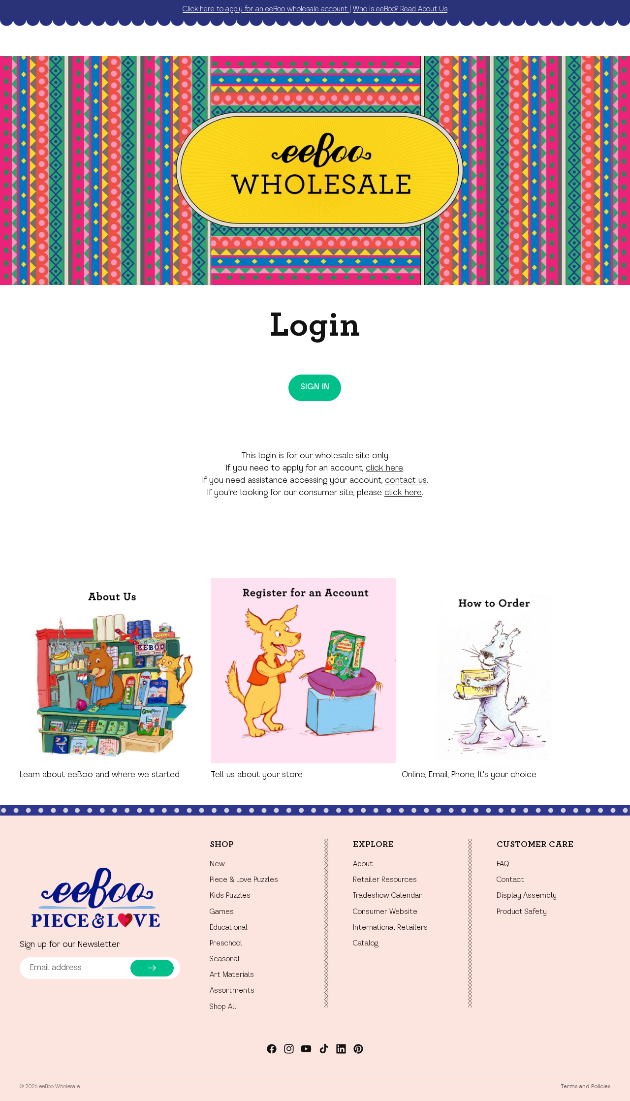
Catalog (365, 943)
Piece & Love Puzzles (244, 880)
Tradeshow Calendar (387, 896)
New (217, 864)
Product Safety (522, 912)
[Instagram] (289, 1049)
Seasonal (225, 959)
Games (222, 912)
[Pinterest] (358, 1049)
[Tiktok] (324, 1049)
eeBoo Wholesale (59, 1087)
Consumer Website (385, 912)
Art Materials (232, 975)
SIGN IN (314, 387)
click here (384, 468)
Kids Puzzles (230, 896)
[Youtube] (306, 1049)
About (363, 864)
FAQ (503, 864)
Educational (229, 928)
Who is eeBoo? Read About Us (400, 9)
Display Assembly (527, 896)
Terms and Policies (585, 1087)
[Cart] (599, 42)
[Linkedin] (341, 1049)
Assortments (232, 991)
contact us (406, 480)
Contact (510, 880)
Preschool (226, 943)
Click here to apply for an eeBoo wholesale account (266, 9)
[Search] (557, 42)
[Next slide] (599, 680)
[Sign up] (152, 968)
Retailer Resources (385, 880)
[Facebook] (272, 1049)
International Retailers (390, 928)
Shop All (223, 1007)
